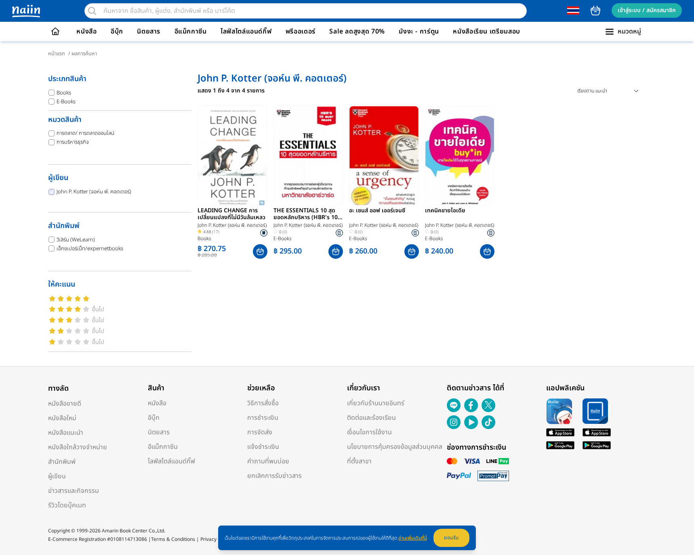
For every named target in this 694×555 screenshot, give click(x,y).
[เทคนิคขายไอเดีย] (460, 155)
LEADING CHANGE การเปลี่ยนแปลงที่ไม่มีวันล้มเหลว (231, 214)
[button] (260, 251)
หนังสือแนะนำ (65, 433)
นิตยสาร (148, 31)
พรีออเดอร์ (300, 31)
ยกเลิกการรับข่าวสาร (274, 476)
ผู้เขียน (57, 476)
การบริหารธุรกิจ (73, 142)
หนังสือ (86, 31)
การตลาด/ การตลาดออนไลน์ (85, 133)
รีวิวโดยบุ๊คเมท (67, 505)
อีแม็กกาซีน (191, 31)
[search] (92, 11)
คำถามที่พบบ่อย (268, 461)
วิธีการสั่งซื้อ (263, 403)
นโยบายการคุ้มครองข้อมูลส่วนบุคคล (394, 447)
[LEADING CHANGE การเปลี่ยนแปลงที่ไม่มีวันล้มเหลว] (232, 155)
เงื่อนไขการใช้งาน (369, 432)
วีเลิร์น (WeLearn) (76, 240)
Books (64, 93)
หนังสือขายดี (64, 403)
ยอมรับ (451, 537)
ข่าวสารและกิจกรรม (73, 491)
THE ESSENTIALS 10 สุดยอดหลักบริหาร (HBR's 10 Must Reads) (305, 214)
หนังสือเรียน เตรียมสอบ (486, 31)
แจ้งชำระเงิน (263, 447)
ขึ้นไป (98, 309)
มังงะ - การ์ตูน (419, 31)
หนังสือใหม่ (62, 418)
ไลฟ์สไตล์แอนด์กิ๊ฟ (246, 31)
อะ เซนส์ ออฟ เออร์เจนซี (377, 211)
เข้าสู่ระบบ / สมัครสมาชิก (647, 10)
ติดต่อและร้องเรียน (371, 418)
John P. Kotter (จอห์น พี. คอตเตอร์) (94, 192)
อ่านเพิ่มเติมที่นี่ (412, 538)
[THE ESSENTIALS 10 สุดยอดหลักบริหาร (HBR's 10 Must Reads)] (308, 155)
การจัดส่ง (259, 432)
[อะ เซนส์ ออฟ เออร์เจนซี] (384, 155)
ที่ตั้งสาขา (359, 461)
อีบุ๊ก (117, 31)
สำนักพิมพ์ (62, 462)
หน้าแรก (56, 54)
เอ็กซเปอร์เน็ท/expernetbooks (90, 249)
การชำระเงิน (262, 418)
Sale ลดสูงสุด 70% (357, 31)
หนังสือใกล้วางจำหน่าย (77, 447)
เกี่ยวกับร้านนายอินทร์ (375, 403)
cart (595, 10)
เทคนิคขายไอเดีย (445, 211)
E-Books (66, 102)
